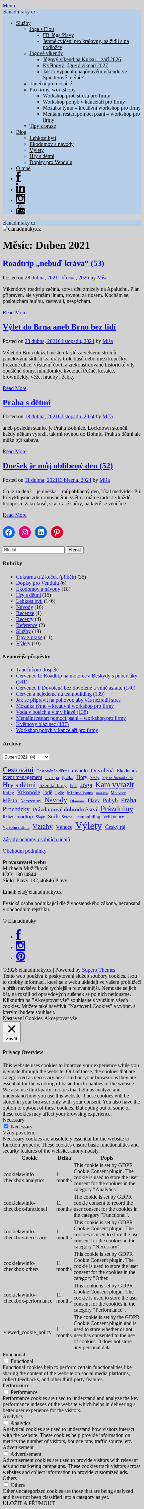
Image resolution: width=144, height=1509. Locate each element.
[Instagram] (20, 200)
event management (22, 777)
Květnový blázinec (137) (42, 724)
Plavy (94, 800)
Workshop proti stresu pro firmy (76, 96)
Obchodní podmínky (25, 851)
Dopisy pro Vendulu (50, 162)
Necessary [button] (13, 1120)
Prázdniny (116, 808)
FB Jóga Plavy (58, 35)
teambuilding (87, 816)
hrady (94, 778)
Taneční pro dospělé (50, 83)
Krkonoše (28, 792)
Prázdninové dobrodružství (65, 809)
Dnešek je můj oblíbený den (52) (58, 465)
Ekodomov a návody (51, 144)
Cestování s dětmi (53, 770)
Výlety (36, 150)
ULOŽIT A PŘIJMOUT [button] (29, 1503)
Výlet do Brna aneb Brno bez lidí (59, 326)
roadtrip (24, 816)
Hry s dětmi (41, 156)
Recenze (25, 613)
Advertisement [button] (18, 1447)
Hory (81, 777)
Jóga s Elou (41, 29)
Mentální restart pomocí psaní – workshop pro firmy (71, 718)
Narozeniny (31, 800)
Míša (102, 277)
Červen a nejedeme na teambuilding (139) (60, 694)
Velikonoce (113, 816)
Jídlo (73, 785)
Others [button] (10, 1478)
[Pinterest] (20, 958)
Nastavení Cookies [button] (23, 1018)
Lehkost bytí (42, 138)
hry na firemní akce (117, 778)
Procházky (16, 809)
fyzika (67, 777)
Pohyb (110, 800)
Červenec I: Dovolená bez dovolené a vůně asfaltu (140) (75, 688)
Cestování (18, 770)
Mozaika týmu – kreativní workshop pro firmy (92, 108)
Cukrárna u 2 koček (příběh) (46, 577)
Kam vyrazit (114, 784)
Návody (24, 607)
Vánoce (64, 827)
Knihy (8, 792)
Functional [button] (14, 1354)
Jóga (86, 784)
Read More (14, 312)
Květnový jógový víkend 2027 (75, 65)
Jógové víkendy (46, 53)
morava (102, 793)
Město (10, 800)
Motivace (118, 792)
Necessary (21, 1126)
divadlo (80, 770)
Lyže (59, 792)
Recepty (24, 619)
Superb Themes (98, 970)
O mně (23, 168)
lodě (47, 792)
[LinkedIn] (20, 189)
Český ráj (115, 827)
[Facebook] (18, 936)
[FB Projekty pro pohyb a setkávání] (18, 179)
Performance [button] (16, 1385)
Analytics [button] (13, 1416)
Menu (9, 5)
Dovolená (102, 770)
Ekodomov (127, 770)
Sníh (53, 816)
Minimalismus (80, 792)
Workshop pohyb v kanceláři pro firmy (84, 102)
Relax (8, 816)
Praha (128, 800)
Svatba (67, 817)
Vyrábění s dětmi (16, 827)
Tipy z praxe (42, 126)
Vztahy (42, 826)
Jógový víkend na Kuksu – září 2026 (82, 59)
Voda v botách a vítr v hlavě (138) (52, 712)
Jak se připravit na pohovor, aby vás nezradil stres (68, 700)
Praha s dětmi (27, 402)
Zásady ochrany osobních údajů (36, 839)
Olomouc (77, 801)
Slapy (40, 817)
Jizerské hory (53, 785)
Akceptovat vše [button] (60, 1018)
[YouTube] (20, 211)
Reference (27, 625)
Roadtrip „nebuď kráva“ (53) (53, 263)
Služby (23, 23)
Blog (21, 132)
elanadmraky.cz (19, 11)
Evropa (52, 777)
